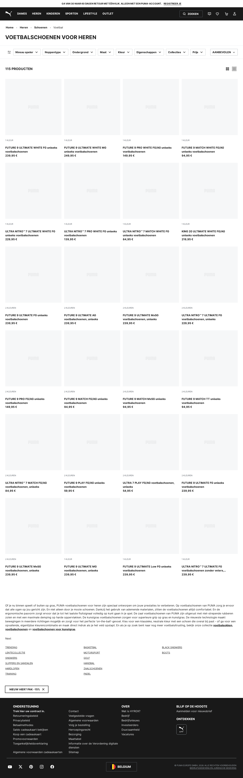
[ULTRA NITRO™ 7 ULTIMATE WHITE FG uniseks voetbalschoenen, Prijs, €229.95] (33, 202)
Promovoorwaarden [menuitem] (25, 739)
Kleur (121, 52)
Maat (103, 52)
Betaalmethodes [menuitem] (23, 725)
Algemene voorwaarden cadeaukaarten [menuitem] (37, 752)
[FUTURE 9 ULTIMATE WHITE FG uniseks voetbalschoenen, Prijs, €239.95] (33, 118)
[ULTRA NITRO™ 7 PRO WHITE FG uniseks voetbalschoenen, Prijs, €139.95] (92, 202)
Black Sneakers (172, 647)
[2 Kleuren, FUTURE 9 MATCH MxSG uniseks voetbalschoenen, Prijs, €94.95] (151, 369)
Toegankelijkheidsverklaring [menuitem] (30, 743)
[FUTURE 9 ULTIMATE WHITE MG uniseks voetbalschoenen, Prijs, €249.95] (92, 118)
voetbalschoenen (16, 629)
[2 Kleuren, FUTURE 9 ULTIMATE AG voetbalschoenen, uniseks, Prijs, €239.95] (92, 286)
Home (10, 27)
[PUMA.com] (8, 14)
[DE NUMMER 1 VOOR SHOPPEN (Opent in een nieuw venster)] (181, 729)
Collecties (174, 52)
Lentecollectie (15, 652)
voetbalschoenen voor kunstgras (53, 629)
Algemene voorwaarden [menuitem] (83, 720)
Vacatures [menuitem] (128, 734)
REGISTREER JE (172, 3)
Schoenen (40, 27)
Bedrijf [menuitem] (126, 715)
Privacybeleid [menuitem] (21, 720)
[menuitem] (22, 14)
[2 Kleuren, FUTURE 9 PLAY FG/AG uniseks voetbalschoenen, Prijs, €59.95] (92, 453)
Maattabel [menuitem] (75, 739)
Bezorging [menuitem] (75, 734)
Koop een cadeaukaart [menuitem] (27, 734)
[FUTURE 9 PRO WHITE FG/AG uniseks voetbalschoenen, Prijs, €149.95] (151, 118)
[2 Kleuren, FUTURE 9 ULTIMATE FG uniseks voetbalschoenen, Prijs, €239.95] (33, 286)
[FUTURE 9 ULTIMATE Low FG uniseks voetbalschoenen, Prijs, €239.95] (151, 537)
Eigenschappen (147, 52)
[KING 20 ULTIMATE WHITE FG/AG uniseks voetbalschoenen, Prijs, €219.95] (210, 202)
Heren (24, 27)
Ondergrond (80, 52)
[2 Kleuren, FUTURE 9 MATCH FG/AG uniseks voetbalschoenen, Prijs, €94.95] (92, 369)
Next (8, 638)
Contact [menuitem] (74, 711)
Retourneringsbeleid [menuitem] (25, 715)
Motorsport (92, 652)
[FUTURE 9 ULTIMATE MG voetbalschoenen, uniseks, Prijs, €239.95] (92, 537)
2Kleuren (10, 308)
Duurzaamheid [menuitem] (131, 729)
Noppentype (53, 52)
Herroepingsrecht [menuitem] (79, 729)
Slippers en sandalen (19, 663)
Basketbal (90, 647)
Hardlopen (12, 668)
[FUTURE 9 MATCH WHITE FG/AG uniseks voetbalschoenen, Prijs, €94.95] (210, 118)
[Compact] (227, 69)
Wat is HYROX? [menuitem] (131, 711)
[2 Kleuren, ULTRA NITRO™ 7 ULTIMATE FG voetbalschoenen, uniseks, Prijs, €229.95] (210, 286)
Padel (87, 673)
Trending (11, 647)
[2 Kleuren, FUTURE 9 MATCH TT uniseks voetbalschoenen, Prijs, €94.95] (210, 369)
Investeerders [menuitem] (130, 725)
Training (10, 673)
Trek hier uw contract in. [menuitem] (29, 711)
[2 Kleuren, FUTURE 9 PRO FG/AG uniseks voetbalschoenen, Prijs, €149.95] (33, 369)
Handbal (89, 663)
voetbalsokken (222, 625)
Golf (87, 657)
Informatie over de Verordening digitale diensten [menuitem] (93, 745)
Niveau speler (24, 52)
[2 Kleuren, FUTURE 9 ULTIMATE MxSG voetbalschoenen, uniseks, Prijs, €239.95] (151, 286)
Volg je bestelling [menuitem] (79, 725)
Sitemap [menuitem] (74, 752)
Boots (166, 652)
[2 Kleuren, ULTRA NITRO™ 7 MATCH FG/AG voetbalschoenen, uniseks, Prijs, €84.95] (33, 453)
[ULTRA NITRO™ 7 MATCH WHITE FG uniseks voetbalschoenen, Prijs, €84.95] (151, 202)
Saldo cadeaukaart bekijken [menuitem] (30, 729)
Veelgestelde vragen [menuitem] (81, 715)
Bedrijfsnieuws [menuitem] (131, 720)
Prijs (195, 52)
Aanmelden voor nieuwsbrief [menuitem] (194, 711)
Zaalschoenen (93, 668)
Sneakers (11, 657)
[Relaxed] (234, 68)
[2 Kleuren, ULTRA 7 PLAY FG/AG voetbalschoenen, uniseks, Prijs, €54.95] (151, 453)
